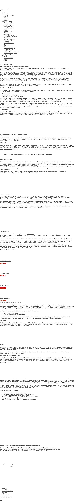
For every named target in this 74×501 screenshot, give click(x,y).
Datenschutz (7, 60)
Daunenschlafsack (35, 198)
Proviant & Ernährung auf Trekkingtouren (12, 313)
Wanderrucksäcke (8, 26)
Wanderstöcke (7, 38)
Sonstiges (6, 45)
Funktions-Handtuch (5, 285)
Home (3, 12)
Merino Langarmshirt (5, 261)
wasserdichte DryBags (48, 198)
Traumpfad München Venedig (11, 51)
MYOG (5, 44)
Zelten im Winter (18, 154)
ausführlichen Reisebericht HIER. (46, 82)
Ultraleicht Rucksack (9, 27)
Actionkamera (7, 20)
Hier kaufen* (3, 263)
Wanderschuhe (8, 24)
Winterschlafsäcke (8, 31)
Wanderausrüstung (7, 21)
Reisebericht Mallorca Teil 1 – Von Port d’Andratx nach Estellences (19, 399)
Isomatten (6, 29)
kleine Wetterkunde (5, 207)
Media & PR (5, 492)
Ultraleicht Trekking (9, 15)
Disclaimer (4, 489)
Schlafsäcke (7, 30)
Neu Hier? (4, 56)
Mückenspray (30, 234)
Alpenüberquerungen (9, 48)
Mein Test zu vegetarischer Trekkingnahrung (13, 314)
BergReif (9, 497)
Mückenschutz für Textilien (59, 246)
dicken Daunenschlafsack (30, 100)
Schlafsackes (32, 138)
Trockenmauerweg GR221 (10, 53)
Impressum (7, 61)
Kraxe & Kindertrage (9, 43)
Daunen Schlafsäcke (5, 298)
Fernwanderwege (8, 49)
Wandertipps (7, 16)
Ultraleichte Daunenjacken (10, 36)
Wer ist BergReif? (8, 58)
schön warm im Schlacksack (45, 154)
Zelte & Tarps (7, 33)
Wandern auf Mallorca (5, 69)
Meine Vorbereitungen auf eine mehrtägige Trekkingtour (14, 66)
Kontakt (6, 59)
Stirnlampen (7, 41)
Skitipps (6, 17)
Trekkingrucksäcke (9, 25)
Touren (4, 46)
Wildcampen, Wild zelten (62, 348)
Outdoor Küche (8, 40)
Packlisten (4, 55)
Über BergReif (5, 494)
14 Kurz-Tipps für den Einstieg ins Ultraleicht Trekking (15, 395)
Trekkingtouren (8, 50)
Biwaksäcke (7, 34)
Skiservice (6, 19)
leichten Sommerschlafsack (55, 100)
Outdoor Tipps (5, 14)
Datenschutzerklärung (7, 491)
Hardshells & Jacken (9, 35)
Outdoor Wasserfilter (9, 39)
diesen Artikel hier (19, 348)
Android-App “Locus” (49, 383)
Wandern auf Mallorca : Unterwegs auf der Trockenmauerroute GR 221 (20, 396)
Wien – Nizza (7, 54)
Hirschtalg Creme (4, 273)
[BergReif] (7, 7)
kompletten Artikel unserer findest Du (16, 82)
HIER (33, 82)
